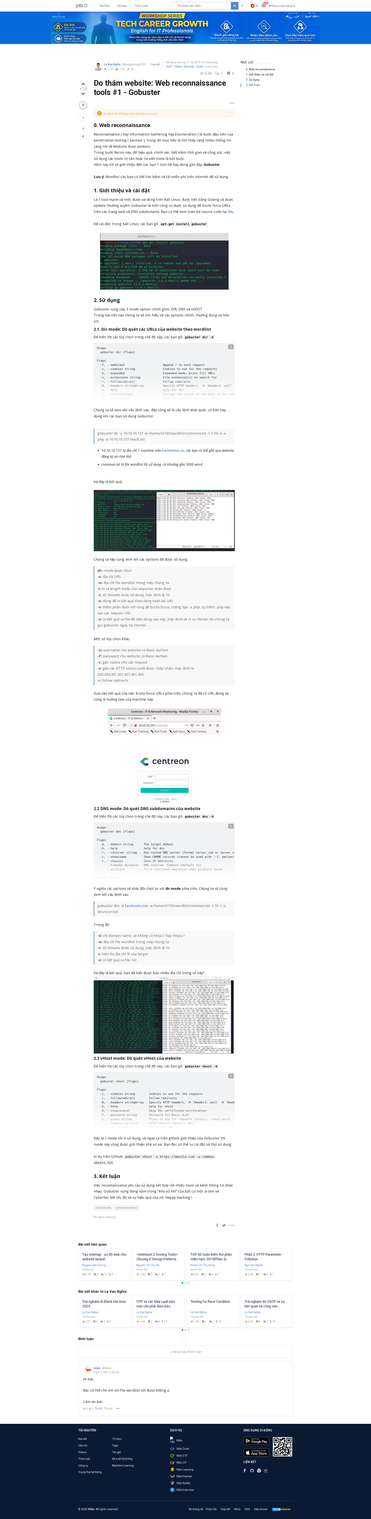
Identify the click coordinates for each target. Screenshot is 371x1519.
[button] (254, 6)
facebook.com (136, 905)
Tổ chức (117, 1438)
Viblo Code (182, 1448)
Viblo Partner (184, 1476)
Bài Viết (104, 5)
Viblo (179, 1440)
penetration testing (126, 1207)
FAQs (237, 1509)
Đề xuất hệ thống (122, 1458)
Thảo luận (84, 1458)
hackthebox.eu (173, 450)
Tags (115, 1445)
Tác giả (116, 1452)
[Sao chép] (231, 346)
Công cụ (83, 1465)
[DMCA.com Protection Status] (281, 1509)
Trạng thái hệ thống (90, 1472)
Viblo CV (181, 1462)
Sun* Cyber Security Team (184, 66)
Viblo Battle (183, 1483)
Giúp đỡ (225, 1509)
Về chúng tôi (195, 1509)
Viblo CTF (182, 1455)
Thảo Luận (141, 5)
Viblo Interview (185, 1489)
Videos (82, 1452)
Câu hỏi (82, 1445)
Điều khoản (261, 1509)
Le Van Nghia (112, 64)
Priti (84, 1265)
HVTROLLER (143, 1265)
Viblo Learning (184, 1469)
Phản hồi (211, 1509)
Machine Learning (123, 1465)
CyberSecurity (103, 1207)
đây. (231, 211)
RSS (247, 1509)
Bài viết (82, 1438)
